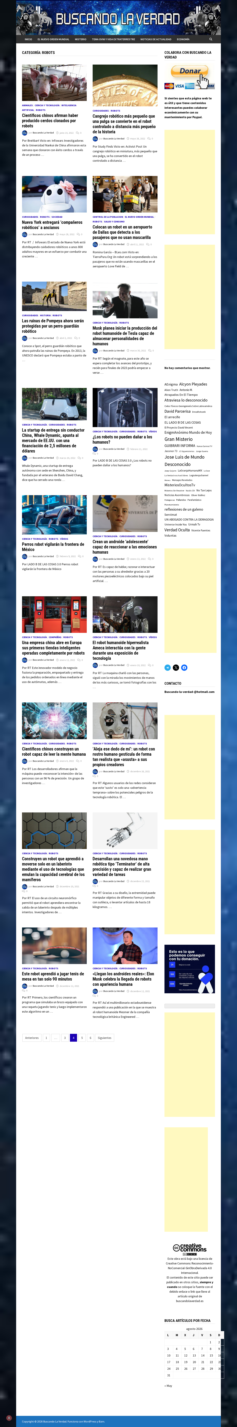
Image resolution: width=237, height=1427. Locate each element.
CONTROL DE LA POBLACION (108, 216)
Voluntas (170, 535)
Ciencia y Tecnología (47, 105)
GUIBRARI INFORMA (179, 445)
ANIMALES (27, 105)
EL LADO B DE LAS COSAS (182, 422)
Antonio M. (186, 390)
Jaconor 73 (170, 451)
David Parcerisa (177, 411)
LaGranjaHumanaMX (190, 470)
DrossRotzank (199, 411)
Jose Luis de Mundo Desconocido (184, 460)
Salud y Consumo (114, 221)
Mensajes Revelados (182, 480)
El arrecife (172, 417)
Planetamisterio (171, 504)
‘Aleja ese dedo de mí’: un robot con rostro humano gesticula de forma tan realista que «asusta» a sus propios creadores (124, 756)
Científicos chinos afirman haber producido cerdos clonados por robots (50, 120)
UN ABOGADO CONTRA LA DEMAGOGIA (189, 519)
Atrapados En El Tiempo (181, 395)
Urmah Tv (194, 524)
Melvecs (167, 480)
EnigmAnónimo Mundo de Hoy (188, 432)
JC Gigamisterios (186, 451)
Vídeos (153, 431)
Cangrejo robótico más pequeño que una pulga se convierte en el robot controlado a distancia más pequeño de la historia (124, 124)
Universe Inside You (175, 524)
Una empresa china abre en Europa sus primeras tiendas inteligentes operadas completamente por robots (53, 648)
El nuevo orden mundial (53, 39)
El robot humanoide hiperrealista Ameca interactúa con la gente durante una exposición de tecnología (121, 650)
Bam (101, 1421)
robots (40, 110)
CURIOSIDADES (101, 110)
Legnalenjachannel (198, 475)
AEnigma (171, 384)
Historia (45, 315)
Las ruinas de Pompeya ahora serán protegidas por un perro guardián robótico (53, 326)
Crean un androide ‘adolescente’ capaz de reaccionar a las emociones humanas (125, 547)
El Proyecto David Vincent (178, 427)
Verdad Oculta (177, 530)
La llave (207, 471)
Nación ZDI (190, 490)
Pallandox (181, 499)
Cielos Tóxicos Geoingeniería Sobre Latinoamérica (188, 406)
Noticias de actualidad (156, 39)
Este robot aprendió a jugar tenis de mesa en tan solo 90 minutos (53, 976)
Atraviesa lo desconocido (186, 400)
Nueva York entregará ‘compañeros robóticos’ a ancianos (52, 225)
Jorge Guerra (202, 451)
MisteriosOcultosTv (179, 484)
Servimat (170, 515)
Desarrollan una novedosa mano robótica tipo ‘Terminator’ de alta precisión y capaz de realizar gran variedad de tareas (122, 866)
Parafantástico (194, 499)
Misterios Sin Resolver (174, 490)
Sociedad (57, 216)
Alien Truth (171, 390)
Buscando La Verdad (43, 132)
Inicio (28, 39)
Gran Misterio (178, 439)
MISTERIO (80, 39)
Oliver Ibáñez (198, 495)
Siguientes (104, 1038)
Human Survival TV (204, 446)
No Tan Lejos (204, 490)
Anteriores (32, 1038)
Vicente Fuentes (200, 530)
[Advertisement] (189, 182)
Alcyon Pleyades (193, 384)
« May (168, 1386)
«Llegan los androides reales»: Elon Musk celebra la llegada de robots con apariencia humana (123, 979)
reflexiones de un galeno (183, 509)
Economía (183, 39)
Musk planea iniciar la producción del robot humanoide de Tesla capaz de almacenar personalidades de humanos (125, 336)
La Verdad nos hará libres (176, 475)
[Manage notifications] (9, 1418)
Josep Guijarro (170, 471)
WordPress (90, 1421)
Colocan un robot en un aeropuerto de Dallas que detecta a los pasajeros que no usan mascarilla (122, 232)
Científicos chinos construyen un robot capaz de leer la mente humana (54, 751)
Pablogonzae (169, 500)
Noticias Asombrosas (177, 495)
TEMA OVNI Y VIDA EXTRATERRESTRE (113, 39)
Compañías (55, 637)
